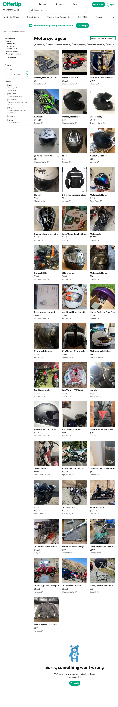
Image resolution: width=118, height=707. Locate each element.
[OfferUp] (12, 4)
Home (5, 32)
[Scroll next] (113, 45)
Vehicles (12, 32)
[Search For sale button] (32, 10)
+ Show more (11, 57)
